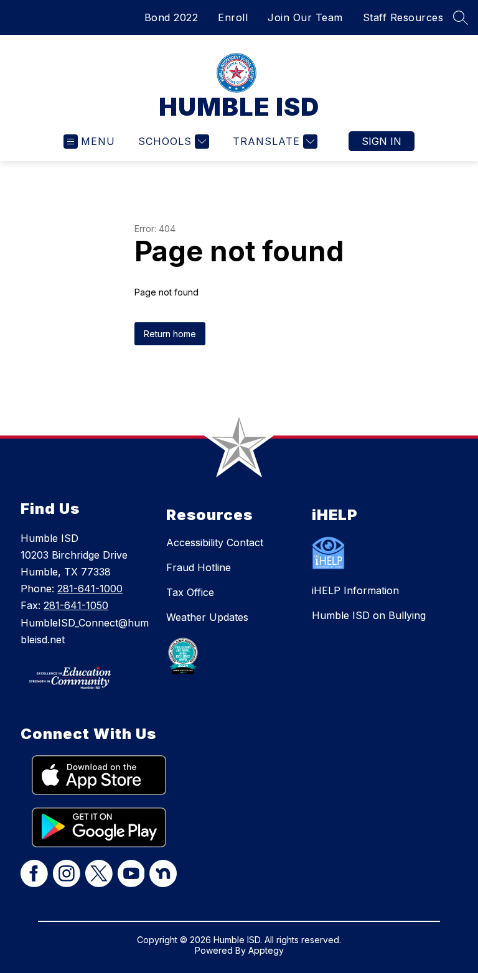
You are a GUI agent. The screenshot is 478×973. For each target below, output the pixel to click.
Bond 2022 (171, 17)
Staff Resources (403, 17)
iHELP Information (355, 590)
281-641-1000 (90, 588)
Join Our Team (305, 17)
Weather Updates (207, 617)
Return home (170, 333)
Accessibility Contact (214, 542)
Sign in (381, 141)
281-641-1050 (76, 605)
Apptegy (266, 950)
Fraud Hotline (198, 567)
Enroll (233, 17)
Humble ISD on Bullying (369, 615)
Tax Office (190, 592)
